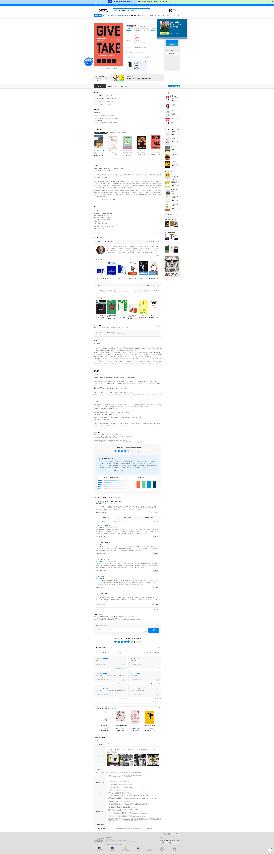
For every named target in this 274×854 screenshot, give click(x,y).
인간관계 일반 (111, 115)
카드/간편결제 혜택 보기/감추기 (146, 47)
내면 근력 (172, 146)
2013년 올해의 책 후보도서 (112, 122)
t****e (106, 527)
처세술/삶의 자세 (107, 113)
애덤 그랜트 (128, 28)
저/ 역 (130, 28)
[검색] (148, 10)
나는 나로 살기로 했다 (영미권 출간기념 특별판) (127, 152)
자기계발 (106, 18)
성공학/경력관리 (107, 116)
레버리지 (139, 150)
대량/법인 (178, 15)
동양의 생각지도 (142, 315)
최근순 (150, 521)
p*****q (106, 595)
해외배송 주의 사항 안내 (172, 48)
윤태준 (132, 28)
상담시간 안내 (176, 842)
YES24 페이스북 (166, 834)
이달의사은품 (163, 15)
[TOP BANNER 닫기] (272, 2)
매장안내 (119, 15)
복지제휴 (137, 833)
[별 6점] (102, 625)
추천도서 (173, 15)
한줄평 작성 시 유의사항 (158, 625)
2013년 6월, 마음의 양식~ (170, 219)
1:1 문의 (123, 775)
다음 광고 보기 (179, 12)
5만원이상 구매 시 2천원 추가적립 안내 (147, 42)
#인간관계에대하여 (112, 132)
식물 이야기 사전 (121, 315)
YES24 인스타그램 (170, 834)
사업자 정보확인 (132, 841)
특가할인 (169, 15)
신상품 (107, 15)
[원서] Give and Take (174, 103)
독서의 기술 (172, 138)
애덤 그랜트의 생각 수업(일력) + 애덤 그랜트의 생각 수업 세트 (101, 278)
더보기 (176, 129)
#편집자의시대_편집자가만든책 (101, 132)
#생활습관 (124, 132)
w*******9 (167, 242)
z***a (167, 230)
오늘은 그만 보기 (161, 38)
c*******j (154, 683)
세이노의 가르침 (104, 725)
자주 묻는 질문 (169, 842)
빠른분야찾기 (98, 15)
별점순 (157, 521)
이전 (99, 521)
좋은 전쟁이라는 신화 (100, 315)
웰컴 (96, 18)
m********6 (120, 668)
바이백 (115, 15)
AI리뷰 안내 (115, 458)
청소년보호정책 (117, 833)
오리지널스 (151, 277)
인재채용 (100, 833)
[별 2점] (99, 625)
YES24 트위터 (168, 834)
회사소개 (95, 833)
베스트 (104, 15)
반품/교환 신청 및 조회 (117, 775)
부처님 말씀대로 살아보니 (121, 725)
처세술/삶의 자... (115, 18)
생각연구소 (138, 28)
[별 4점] (101, 625)
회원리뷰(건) (138, 30)
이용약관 (104, 833)
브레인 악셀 (172, 131)
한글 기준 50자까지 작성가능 (103, 629)
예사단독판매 (157, 15)
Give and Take (155, 28)
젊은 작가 (152, 15)
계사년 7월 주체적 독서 (170, 232)
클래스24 (135, 15)
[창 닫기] (145, 61)
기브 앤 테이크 (154, 150)
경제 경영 (101, 118)
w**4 (155, 668)
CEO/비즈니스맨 (107, 118)
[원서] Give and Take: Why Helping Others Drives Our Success (174, 120)
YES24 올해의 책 (102, 122)
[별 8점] (104, 625)
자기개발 (167, 245)
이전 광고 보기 (178, 12)
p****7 (120, 698)
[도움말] (130, 40)
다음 (119, 521)
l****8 (104, 544)
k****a (154, 698)
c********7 (105, 561)
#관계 (119, 132)
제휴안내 (132, 833)
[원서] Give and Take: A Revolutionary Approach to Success (174, 96)
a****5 (104, 503)
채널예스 (124, 15)
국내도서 (100, 18)
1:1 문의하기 (163, 842)
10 (117, 521)
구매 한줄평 (145, 652)
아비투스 (110, 150)
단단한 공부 (151, 315)
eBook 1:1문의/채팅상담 (173, 840)
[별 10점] (106, 625)
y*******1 (106, 578)
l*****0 (167, 217)
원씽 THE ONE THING (150, 725)
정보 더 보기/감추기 (134, 30)
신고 (114, 503)
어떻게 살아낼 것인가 (174, 154)
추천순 (153, 521)
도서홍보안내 (123, 833)
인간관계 (105, 115)
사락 (128, 15)
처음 (97, 521)
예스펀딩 (131, 15)
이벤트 (111, 15)
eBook (128, 57)
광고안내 (128, 833)
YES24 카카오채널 (164, 834)
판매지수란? (150, 30)
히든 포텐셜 (130, 277)
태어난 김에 (136, 66)
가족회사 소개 (175, 834)
